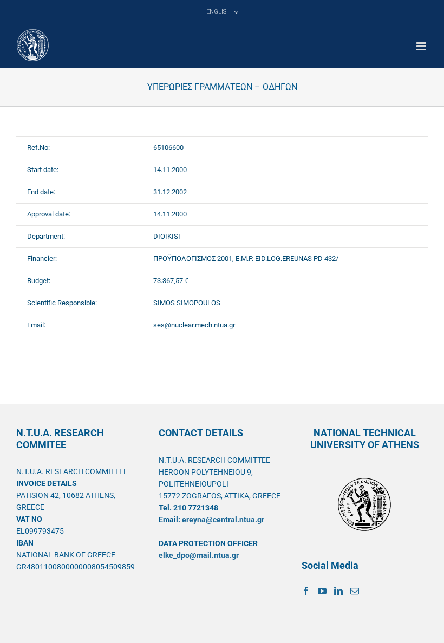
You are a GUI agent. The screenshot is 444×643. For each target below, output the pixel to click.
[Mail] (354, 591)
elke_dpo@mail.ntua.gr (199, 555)
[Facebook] (306, 591)
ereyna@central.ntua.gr (223, 519)
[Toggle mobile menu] (422, 46)
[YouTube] (322, 591)
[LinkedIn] (338, 591)
